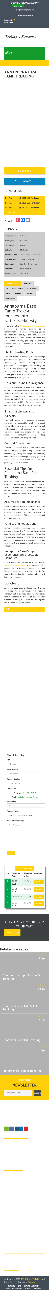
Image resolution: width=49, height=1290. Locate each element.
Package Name (13, 811)
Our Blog (11, 1286)
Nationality (11, 801)
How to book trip (31, 1286)
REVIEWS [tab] (30, 293)
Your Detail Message (15, 820)
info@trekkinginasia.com (25, 10)
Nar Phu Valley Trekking (16, 1201)
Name (9, 760)
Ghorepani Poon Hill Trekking (18, 1177)
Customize (11, 212)
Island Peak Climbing (15, 1174)
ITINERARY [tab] (27, 283)
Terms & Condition (33, 1289)
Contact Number (13, 779)
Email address (12, 769)
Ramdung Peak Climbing (16, 1148)
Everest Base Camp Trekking (18, 1160)
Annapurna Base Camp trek (31, 326)
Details (38, 980)
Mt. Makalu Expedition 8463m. (18, 1145)
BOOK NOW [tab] (10, 298)
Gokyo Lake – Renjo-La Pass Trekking (21, 1198)
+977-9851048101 (29, 793)
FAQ (19, 1286)
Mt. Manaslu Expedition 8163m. (19, 1157)
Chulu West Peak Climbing (17, 1183)
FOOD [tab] (8, 293)
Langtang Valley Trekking (16, 1192)
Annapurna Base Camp (15, 565)
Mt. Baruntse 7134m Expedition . (19, 1151)
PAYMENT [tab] (18, 293)
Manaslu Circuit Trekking (16, 1195)
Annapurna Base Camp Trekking (19, 1142)
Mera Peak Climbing (14, 1186)
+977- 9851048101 (25, 15)
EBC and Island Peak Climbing (18, 1189)
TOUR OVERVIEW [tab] (12, 283)
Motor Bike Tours (13, 1218)
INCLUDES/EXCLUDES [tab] (14, 288)
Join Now (38, 882)
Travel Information (14, 1289)
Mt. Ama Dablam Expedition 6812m (20, 1154)
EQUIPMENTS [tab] (32, 288)
